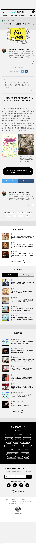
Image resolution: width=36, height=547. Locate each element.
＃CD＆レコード (11, 457)
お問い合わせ (23, 499)
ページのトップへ (19, 491)
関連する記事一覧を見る (16, 261)
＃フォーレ (18, 438)
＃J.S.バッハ (7, 434)
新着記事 (5, 15)
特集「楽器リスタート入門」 (19, 15)
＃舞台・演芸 (10, 449)
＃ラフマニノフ (27, 438)
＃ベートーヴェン (19, 446)
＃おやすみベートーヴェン (12, 453)
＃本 (15, 215)
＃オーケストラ (8, 446)
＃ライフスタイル (25, 453)
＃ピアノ (20, 215)
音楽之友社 (13, 501)
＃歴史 (26, 215)
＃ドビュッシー (21, 212)
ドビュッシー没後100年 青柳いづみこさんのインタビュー (16, 171)
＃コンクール (28, 434)
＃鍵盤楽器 (26, 449)
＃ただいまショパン (18, 434)
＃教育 (9, 215)
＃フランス (29, 212)
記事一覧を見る (16, 411)
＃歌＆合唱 (28, 446)
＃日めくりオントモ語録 (9, 212)
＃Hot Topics (24, 442)
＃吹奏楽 (16, 442)
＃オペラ (20, 457)
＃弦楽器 (18, 449)
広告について (12, 503)
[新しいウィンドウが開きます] (10, 148)
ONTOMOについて (11, 499)
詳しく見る (28, 62)
